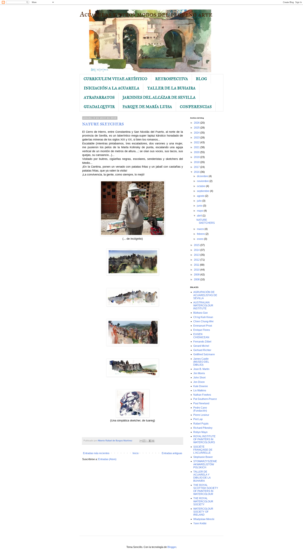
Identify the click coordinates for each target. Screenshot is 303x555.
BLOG (201, 78)
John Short (199, 377)
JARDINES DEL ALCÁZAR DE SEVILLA (159, 97)
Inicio (136, 453)
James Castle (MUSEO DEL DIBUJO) (201, 361)
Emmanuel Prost (202, 325)
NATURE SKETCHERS (103, 124)
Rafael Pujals (200, 423)
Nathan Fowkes (202, 394)
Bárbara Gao (200, 312)
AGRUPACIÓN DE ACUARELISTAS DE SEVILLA (205, 295)
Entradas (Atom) (107, 459)
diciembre (203, 176)
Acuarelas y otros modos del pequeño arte (146, 14)
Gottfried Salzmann (204, 354)
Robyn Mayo (200, 432)
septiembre (203, 191)
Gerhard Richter (202, 350)
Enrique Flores (201, 330)
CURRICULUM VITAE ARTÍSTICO (115, 78)
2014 (197, 250)
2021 (197, 147)
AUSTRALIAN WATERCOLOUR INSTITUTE (203, 305)
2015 (197, 245)
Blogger (171, 547)
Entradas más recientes (96, 453)
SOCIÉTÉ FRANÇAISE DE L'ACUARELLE (202, 449)
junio (200, 205)
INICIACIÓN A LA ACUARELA (111, 88)
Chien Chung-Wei (203, 321)
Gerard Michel (201, 346)
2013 (197, 255)
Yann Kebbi (199, 523)
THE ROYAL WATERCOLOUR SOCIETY (203, 501)
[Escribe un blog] (144, 440)
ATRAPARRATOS (99, 97)
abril (199, 215)
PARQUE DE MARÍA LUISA (147, 106)
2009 (197, 274)
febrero (201, 234)
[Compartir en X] (147, 440)
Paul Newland (201, 403)
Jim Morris (199, 373)
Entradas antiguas (172, 453)
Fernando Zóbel (202, 341)
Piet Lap (198, 419)
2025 (197, 127)
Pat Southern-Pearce (205, 399)
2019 (197, 157)
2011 (197, 264)
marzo (201, 229)
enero (200, 239)
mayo (200, 210)
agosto (201, 196)
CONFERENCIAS (196, 106)
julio (199, 200)
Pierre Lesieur (201, 415)
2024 (197, 132)
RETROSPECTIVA (171, 78)
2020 (197, 152)
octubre (201, 186)
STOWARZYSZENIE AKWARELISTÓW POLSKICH (205, 464)
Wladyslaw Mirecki (203, 519)
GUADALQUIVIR (99, 106)
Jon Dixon (199, 382)
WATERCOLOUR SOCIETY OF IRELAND (203, 511)
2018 (197, 162)
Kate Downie (200, 386)
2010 (197, 269)
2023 (197, 137)
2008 (197, 279)
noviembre (203, 181)
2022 (197, 142)
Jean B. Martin (201, 369)
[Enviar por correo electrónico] (141, 440)
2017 (197, 167)
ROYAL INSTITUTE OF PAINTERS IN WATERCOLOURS (204, 439)
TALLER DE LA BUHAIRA (171, 88)
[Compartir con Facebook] (150, 440)
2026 (197, 122)
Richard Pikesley (202, 427)
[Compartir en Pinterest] (153, 440)
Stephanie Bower (203, 457)
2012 (197, 259)
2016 (197, 172)
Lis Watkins (199, 390)
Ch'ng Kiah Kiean (203, 317)
